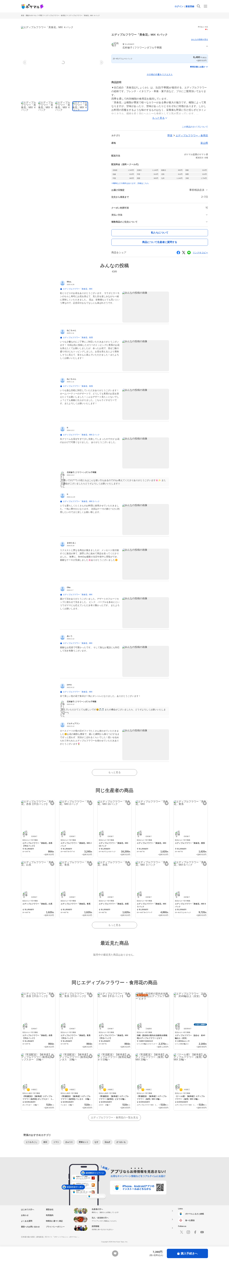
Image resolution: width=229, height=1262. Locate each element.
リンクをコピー (200, 252)
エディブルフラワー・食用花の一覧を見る (114, 1117)
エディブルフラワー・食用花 (55, 15)
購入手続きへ (189, 1253)
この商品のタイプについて (195, 127)
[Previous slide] (25, 62)
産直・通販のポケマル (29, 15)
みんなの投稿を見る (199, 39)
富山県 (204, 143)
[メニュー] (205, 6)
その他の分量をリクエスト (160, 74)
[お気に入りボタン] (52, 803)
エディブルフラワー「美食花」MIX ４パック (84, 15)
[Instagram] (188, 1232)
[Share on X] (183, 252)
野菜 (41, 15)
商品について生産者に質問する (159, 242)
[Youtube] (202, 1232)
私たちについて (159, 232)
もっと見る (114, 772)
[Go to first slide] (101, 62)
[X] (181, 1232)
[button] (159, 46)
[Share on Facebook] (178, 252)
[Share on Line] (189, 252)
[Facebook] (195, 1232)
